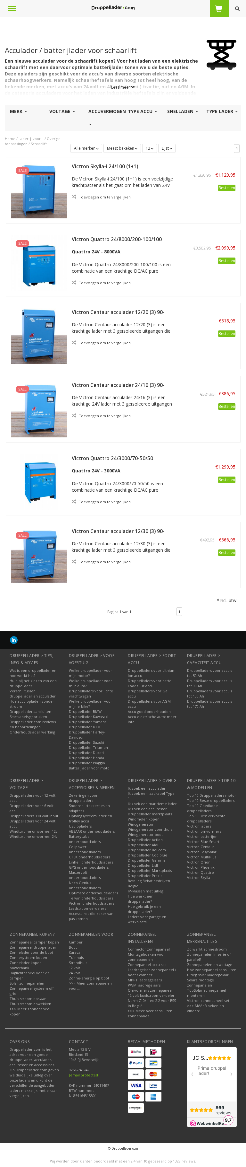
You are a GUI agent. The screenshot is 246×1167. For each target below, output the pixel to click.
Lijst (166, 148)
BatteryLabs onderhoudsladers (85, 839)
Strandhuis (78, 962)
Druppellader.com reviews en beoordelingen (33, 724)
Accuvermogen (107, 111)
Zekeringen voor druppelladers (83, 798)
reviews (188, 1161)
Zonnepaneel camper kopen (34, 942)
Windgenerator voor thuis (150, 829)
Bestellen (226, 187)
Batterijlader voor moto (89, 768)
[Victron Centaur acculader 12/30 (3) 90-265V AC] (39, 554)
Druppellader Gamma (147, 860)
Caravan (76, 952)
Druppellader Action (145, 839)
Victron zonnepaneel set (208, 1000)
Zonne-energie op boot (89, 978)
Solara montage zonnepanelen (200, 982)
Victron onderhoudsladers (91, 903)
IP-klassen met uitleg (145, 891)
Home (10, 138)
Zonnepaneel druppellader (33, 947)
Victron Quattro (200, 872)
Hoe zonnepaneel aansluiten (211, 969)
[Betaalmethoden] (136, 1052)
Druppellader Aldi (143, 844)
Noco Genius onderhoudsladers (85, 885)
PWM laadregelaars (144, 985)
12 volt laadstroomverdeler (151, 995)
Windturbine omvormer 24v (34, 836)
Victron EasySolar (202, 851)
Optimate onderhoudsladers (93, 893)
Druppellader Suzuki (86, 742)
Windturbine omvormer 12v (34, 831)
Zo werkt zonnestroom (207, 949)
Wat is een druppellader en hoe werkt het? (33, 673)
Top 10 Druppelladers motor (211, 795)
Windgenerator (141, 824)
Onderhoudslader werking (32, 732)
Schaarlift (39, 143)
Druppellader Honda (86, 757)
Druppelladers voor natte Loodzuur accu (149, 683)
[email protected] (84, 1075)
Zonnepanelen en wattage (209, 964)
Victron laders (199, 826)
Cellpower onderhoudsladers (85, 849)
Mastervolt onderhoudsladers (85, 875)
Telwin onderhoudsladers (91, 898)
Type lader (220, 111)
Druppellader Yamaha (88, 721)
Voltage (60, 111)
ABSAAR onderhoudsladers (92, 831)
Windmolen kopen (144, 819)
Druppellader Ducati (86, 752)
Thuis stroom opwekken (30, 1003)
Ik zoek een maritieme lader (152, 803)
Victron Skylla (198, 877)
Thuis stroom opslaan (28, 998)
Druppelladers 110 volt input (34, 815)
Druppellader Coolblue (147, 855)
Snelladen (181, 111)
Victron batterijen (202, 836)
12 (148, 148)
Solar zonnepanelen (27, 983)
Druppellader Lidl (143, 865)
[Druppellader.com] (113, 8)
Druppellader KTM (85, 726)
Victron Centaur (200, 846)
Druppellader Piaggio (87, 762)
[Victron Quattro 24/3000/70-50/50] (39, 481)
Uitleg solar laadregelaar (208, 974)
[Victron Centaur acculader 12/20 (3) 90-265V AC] (39, 335)
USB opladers (80, 826)
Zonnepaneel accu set (147, 964)
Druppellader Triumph (88, 747)
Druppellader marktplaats (150, 814)
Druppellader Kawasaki (88, 716)
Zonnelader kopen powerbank (26, 965)
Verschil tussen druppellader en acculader (33, 693)
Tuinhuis (76, 957)
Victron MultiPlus (201, 857)
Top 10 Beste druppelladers (210, 800)
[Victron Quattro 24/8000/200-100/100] (39, 262)
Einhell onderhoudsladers (91, 862)
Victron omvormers (204, 831)
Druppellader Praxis (145, 875)
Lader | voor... (31, 138)
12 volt (74, 967)
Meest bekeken (121, 148)
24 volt (74, 972)
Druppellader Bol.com (147, 849)
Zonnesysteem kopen (28, 957)
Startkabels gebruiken (28, 716)
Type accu (141, 111)
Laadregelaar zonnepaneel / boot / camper (152, 972)
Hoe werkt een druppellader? (140, 899)
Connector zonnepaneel (149, 949)
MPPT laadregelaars (145, 980)
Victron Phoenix (201, 867)
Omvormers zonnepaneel (150, 990)
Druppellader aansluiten (30, 711)
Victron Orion (198, 862)
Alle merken (85, 148)
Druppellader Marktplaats (150, 870)
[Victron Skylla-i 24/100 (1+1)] (39, 190)
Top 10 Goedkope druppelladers (202, 808)
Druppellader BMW (85, 711)
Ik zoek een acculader (147, 788)
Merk (17, 111)
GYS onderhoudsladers (89, 867)
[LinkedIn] (14, 640)
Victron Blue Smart (203, 841)
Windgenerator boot (145, 834)
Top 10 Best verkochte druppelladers (206, 818)
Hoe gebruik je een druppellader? (144, 909)
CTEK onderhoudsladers (89, 857)
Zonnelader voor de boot (31, 952)
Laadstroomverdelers (87, 908)
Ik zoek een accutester (147, 808)
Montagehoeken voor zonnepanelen (146, 957)
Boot (73, 947)
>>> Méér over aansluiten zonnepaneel (150, 1013)
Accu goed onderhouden (149, 711)
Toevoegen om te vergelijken (104, 197)
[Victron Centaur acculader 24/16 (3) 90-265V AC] (39, 409)
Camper (76, 942)
